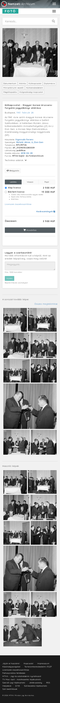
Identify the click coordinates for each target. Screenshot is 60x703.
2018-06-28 (27, 153)
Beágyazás (14, 170)
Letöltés (13, 182)
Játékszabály (35, 682)
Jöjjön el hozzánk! (11, 663)
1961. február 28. (25, 112)
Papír (46, 182)
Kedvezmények (44, 211)
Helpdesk (7, 686)
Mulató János (23, 142)
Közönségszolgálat (11, 666)
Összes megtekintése (46, 304)
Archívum (21, 4)
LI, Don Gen (37, 142)
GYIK (17, 686)
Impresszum (43, 663)
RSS (48, 682)
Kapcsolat (28, 663)
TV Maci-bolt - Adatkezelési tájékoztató (21, 679)
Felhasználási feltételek (13, 673)
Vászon (30, 182)
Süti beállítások (9, 689)
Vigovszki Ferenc (24, 139)
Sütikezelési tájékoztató (35, 686)
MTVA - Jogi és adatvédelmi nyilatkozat (21, 676)
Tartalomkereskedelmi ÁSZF (38, 666)
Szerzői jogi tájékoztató (13, 682)
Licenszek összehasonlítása (18, 204)
